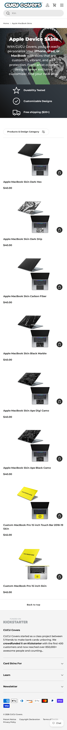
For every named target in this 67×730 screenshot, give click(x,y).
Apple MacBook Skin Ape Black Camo (27, 467)
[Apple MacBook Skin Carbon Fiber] (33, 274)
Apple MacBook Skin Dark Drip (22, 239)
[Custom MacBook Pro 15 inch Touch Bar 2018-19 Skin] (33, 503)
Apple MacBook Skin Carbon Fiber (24, 296)
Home (6, 23)
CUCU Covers (16, 714)
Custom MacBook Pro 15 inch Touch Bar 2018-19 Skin (33, 526)
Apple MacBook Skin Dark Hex (22, 181)
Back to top (33, 604)
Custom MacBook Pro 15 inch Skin (25, 585)
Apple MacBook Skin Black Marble (25, 353)
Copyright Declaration (29, 719)
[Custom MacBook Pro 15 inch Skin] (33, 564)
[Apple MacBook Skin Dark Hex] (33, 160)
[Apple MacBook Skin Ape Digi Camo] (33, 389)
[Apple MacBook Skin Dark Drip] (33, 217)
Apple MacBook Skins (22, 23)
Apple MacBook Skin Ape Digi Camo (26, 410)
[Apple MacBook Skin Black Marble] (33, 331)
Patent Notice (9, 719)
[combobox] (33, 13)
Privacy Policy (9, 722)
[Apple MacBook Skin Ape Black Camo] (33, 446)
